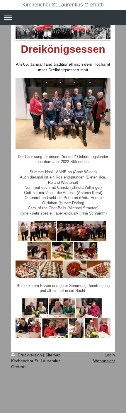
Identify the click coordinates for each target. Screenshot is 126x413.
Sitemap (53, 355)
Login (110, 355)
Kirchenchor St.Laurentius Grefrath (63, 5)
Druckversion (29, 355)
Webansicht (104, 360)
